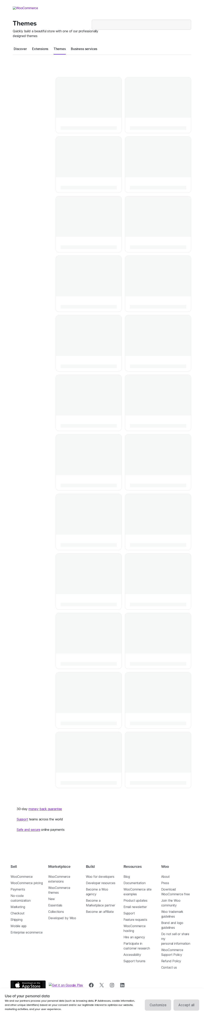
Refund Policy (171, 961)
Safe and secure (28, 830)
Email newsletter (135, 907)
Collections (56, 912)
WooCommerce (22, 877)
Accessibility (132, 955)
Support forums (135, 961)
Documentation (135, 883)
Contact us (169, 967)
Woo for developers (100, 877)
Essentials (55, 905)
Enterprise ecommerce (26, 932)
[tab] (20, 49)
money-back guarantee (45, 809)
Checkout (18, 913)
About (165, 877)
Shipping (17, 920)
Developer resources (100, 883)
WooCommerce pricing (27, 883)
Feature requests (135, 920)
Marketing (18, 907)
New (51, 899)
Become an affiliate (100, 912)
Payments (18, 889)
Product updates (135, 900)
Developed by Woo (62, 918)
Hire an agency (134, 937)
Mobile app (18, 926)
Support (22, 819)
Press (165, 883)
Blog (127, 877)
